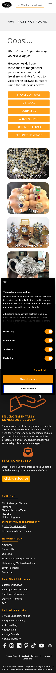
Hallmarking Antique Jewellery (18, 558)
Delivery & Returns (12, 598)
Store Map (7, 572)
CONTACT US (29, 110)
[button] (18, 4)
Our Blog (7, 553)
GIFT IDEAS (29, 102)
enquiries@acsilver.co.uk (17, 531)
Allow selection (28, 388)
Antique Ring (9, 629)
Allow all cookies (28, 379)
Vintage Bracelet (11, 634)
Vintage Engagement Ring (16, 615)
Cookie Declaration (30, 656)
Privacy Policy (12, 656)
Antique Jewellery (11, 638)
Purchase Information (14, 594)
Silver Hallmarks (11, 567)
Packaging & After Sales (15, 589)
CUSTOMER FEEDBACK (29, 127)
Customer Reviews (12, 584)
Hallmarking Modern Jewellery (18, 563)
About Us (7, 544)
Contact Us (8, 549)
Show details (40, 370)
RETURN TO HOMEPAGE (29, 135)
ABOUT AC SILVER (28, 119)
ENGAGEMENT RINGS (28, 94)
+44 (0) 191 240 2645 (15, 526)
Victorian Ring (9, 625)
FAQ (4, 603)
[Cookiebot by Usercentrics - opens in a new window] (40, 282)
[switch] (49, 340)
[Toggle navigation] (50, 5)
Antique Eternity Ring (13, 620)
